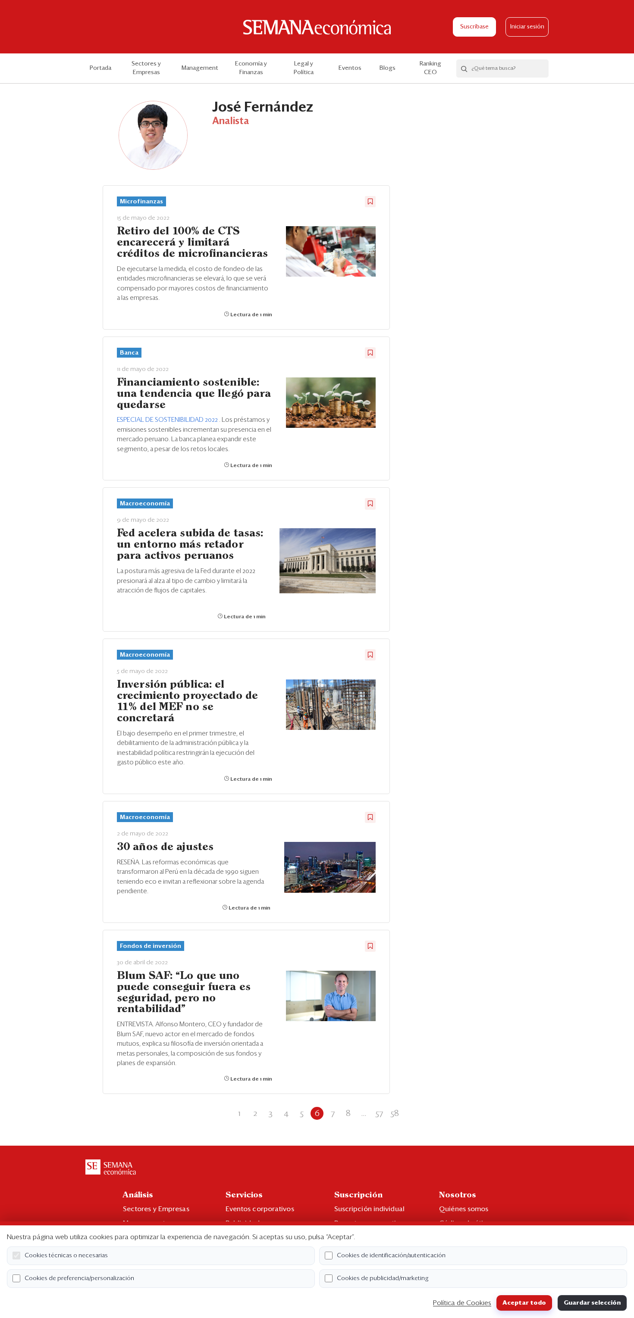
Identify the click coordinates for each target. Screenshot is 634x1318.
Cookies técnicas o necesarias (66, 1256)
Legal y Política (304, 68)
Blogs (387, 68)
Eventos (350, 68)
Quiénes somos (463, 1209)
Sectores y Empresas (146, 68)
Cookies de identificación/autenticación (391, 1256)
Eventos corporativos (260, 1209)
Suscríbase (474, 27)
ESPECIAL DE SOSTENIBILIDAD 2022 (168, 420)
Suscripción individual (369, 1209)
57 (379, 1113)
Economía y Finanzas (251, 68)
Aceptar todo (524, 1303)
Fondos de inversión (150, 946)
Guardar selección (592, 1303)
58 (394, 1113)
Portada (100, 68)
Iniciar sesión (527, 27)
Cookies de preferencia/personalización (79, 1278)
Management (200, 68)
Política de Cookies (462, 1302)
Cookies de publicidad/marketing (383, 1278)
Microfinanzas (141, 202)
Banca (129, 353)
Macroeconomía (145, 504)
